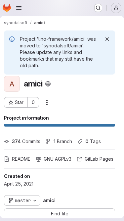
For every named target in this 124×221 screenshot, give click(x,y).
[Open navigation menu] (19, 8)
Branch (63, 141)
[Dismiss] (107, 39)
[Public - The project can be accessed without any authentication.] (48, 83)
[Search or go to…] (98, 8)
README (21, 159)
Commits (26, 141)
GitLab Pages (99, 159)
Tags (93, 141)
